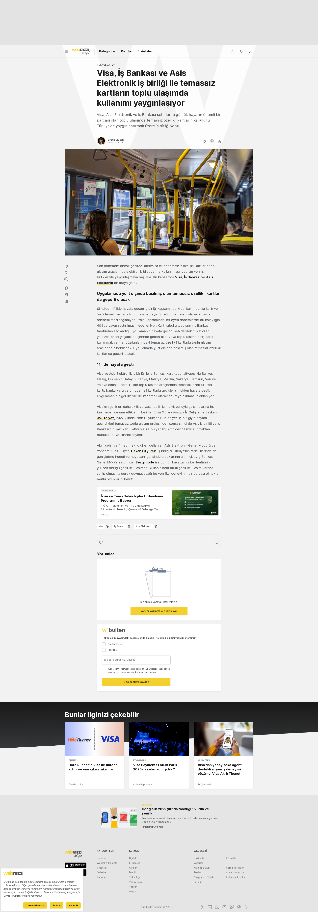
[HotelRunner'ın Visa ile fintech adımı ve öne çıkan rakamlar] (94, 739)
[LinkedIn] (210, 907)
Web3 (132, 891)
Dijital (132, 858)
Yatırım (133, 886)
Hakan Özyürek (143, 451)
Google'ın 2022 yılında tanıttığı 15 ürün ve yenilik (175, 811)
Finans (72, 760)
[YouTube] (217, 907)
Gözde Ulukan (76, 784)
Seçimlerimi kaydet (136, 682)
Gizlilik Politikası (235, 872)
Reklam (198, 872)
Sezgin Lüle (144, 462)
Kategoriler (107, 51)
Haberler (102, 858)
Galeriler (102, 872)
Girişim (133, 867)
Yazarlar (198, 862)
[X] (202, 907)
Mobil (132, 872)
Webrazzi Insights (107, 862)
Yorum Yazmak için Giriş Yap (159, 611)
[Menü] (66, 52)
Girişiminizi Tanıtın (204, 877)
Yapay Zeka (204, 760)
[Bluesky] (231, 907)
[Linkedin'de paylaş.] (66, 301)
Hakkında (199, 858)
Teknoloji (103, 64)
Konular (126, 51)
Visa (178, 277)
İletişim (198, 882)
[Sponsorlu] (195, 503)
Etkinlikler (145, 51)
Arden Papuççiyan (143, 784)
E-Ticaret (134, 862)
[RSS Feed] (246, 907)
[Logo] (81, 51)
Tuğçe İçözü (205, 784)
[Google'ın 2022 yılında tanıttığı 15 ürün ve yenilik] (119, 818)
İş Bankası (192, 277)
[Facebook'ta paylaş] (66, 288)
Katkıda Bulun (202, 867)
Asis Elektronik (144, 526)
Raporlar (101, 877)
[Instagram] (224, 907)
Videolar (101, 867)
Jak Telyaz (105, 418)
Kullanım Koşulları (236, 877)
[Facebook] (239, 907)
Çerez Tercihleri (235, 867)
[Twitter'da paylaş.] (66, 294)
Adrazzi (105, 514)
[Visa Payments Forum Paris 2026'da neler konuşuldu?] (159, 739)
